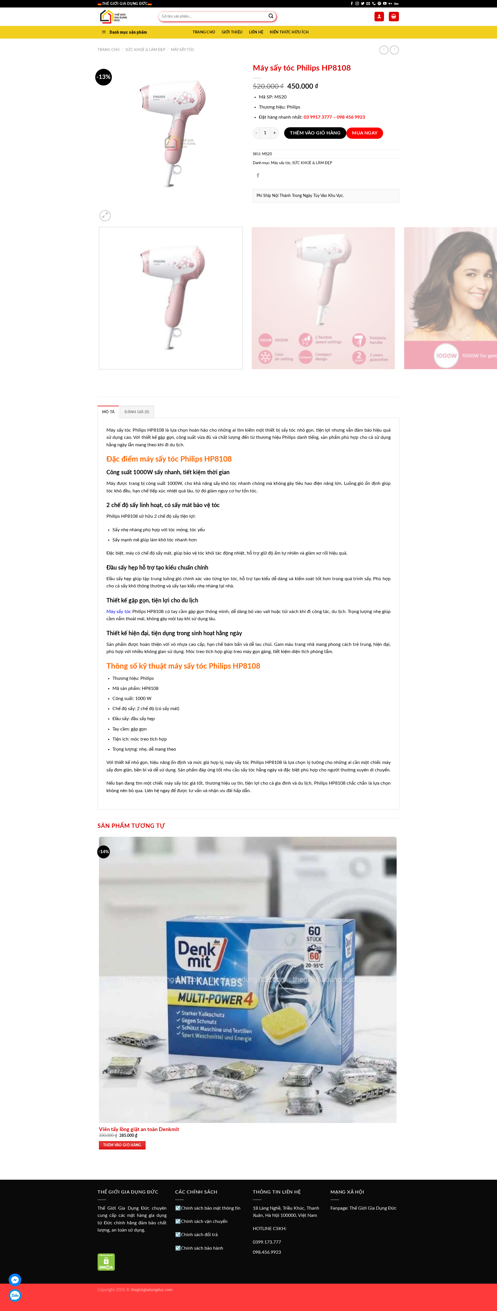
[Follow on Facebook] (351, 4)
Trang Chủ (204, 32)
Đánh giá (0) (137, 412)
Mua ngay (365, 133)
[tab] (108, 412)
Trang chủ (109, 50)
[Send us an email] (368, 4)
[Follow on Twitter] (362, 4)
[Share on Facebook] (258, 176)
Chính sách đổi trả (199, 1234)
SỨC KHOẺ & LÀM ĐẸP (145, 50)
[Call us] (374, 4)
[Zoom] (105, 215)
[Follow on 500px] (396, 4)
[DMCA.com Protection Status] (106, 1261)
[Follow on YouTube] (385, 4)
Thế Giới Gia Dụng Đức (373, 1208)
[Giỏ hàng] (394, 16)
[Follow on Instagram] (357, 4)
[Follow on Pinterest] (379, 4)
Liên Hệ (256, 32)
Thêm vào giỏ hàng (315, 133)
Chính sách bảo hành (202, 1248)
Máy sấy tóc (182, 50)
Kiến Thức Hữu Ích (289, 32)
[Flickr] (390, 4)
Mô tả (108, 412)
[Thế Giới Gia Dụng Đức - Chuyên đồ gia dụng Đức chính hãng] (124, 16)
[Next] (119, 212)
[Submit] (271, 17)
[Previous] (100, 375)
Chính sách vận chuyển (204, 1221)
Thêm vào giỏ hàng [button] (122, 1145)
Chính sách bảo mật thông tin (210, 1208)
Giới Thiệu (232, 32)
